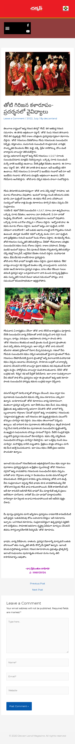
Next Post (37, 590)
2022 (30, 118)
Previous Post (37, 584)
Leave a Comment (14, 118)
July (36, 118)
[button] (7, 28)
